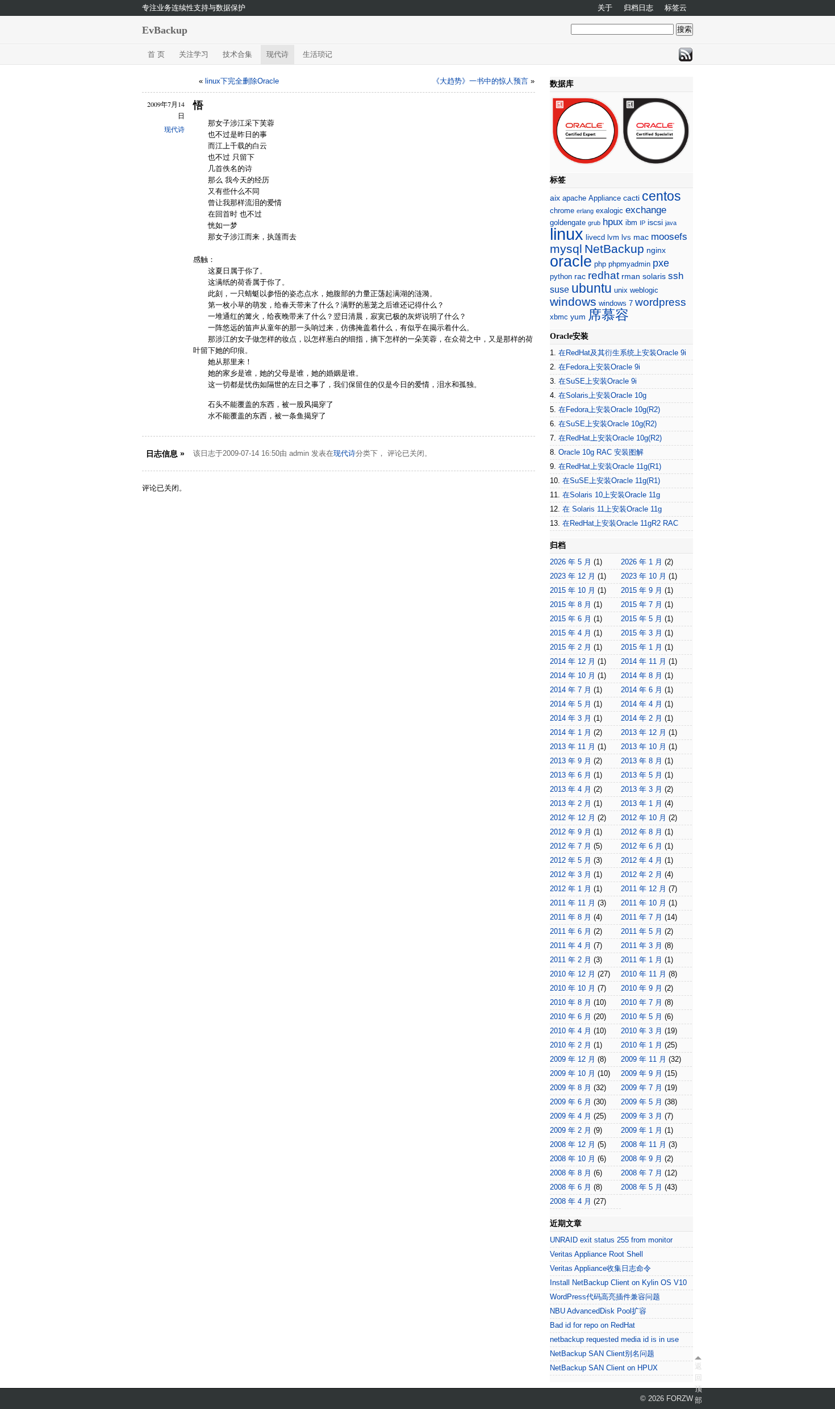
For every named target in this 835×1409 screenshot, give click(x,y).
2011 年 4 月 (570, 945)
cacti (631, 197)
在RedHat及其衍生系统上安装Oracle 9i (622, 352)
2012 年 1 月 (570, 888)
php (600, 264)
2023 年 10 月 (643, 576)
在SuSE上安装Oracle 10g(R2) (607, 423)
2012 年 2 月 (641, 874)
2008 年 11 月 (643, 1144)
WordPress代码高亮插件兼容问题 (605, 1296)
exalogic (609, 210)
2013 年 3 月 (641, 789)
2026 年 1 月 (641, 562)
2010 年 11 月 (643, 974)
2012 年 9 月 (570, 832)
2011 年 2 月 (570, 959)
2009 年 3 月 (641, 1116)
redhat (603, 275)
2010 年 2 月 (570, 1045)
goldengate (568, 222)
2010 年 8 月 (570, 1002)
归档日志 (638, 7)
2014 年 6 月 (641, 689)
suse (559, 289)
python (561, 276)
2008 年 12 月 (572, 1144)
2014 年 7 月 (570, 689)
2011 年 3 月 (641, 945)
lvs (626, 237)
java (671, 222)
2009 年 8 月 (570, 1087)
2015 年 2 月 (570, 647)
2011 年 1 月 (641, 959)
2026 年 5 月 (570, 562)
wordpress (660, 302)
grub (594, 222)
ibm (631, 222)
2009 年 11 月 (643, 1059)
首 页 (156, 54)
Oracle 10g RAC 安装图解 (601, 452)
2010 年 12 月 (572, 974)
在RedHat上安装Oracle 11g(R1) (609, 466)
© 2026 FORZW (666, 1398)
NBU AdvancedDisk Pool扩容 (598, 1311)
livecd (595, 237)
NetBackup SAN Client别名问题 (602, 1353)
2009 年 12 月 (572, 1059)
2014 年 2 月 (641, 718)
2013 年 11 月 (572, 746)
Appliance (604, 198)
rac (580, 276)
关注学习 (193, 54)
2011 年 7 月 (641, 917)
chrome (562, 210)
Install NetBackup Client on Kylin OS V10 (618, 1282)
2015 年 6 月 (570, 618)
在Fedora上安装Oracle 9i (599, 367)
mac (641, 237)
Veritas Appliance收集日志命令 (600, 1268)
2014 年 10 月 (572, 675)
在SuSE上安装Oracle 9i (597, 381)
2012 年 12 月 (572, 817)
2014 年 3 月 (570, 718)
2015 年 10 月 (572, 590)
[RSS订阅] (685, 54)
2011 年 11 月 (572, 903)
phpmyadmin (629, 264)
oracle (571, 261)
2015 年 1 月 (641, 647)
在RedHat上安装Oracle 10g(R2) (610, 438)
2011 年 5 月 (641, 931)
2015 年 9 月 (641, 590)
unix (621, 290)
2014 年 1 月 (570, 732)
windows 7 (616, 303)
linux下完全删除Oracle (242, 81)
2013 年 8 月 (641, 761)
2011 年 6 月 (570, 931)
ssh (675, 276)
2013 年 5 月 (641, 775)
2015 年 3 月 (641, 633)
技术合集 (237, 54)
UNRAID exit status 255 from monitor (611, 1240)
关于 (605, 7)
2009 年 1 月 (641, 1130)
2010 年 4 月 (570, 1030)
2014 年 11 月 (643, 661)
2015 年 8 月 (570, 604)
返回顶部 (698, 1383)
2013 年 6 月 (570, 775)
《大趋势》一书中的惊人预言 (480, 81)
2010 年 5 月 (641, 1016)
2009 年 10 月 (572, 1073)
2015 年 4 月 (570, 633)
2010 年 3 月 (641, 1030)
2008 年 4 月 (570, 1201)
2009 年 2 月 (570, 1130)
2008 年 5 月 (641, 1187)
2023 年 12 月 (572, 576)
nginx (656, 250)
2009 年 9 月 (641, 1073)
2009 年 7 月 (641, 1087)
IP (642, 222)
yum (578, 316)
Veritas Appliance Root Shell (596, 1254)
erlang (585, 210)
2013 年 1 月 (641, 803)
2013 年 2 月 (570, 803)
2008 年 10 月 (572, 1158)
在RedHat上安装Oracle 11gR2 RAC (620, 523)
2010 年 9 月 (641, 988)
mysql (566, 248)
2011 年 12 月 (643, 888)
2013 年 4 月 (570, 789)
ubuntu (591, 288)
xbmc (559, 317)
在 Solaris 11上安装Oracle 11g (612, 509)
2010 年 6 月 (570, 1016)
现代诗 (277, 54)
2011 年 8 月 (570, 917)
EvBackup (164, 30)
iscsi (655, 222)
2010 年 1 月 (641, 1045)
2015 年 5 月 (641, 618)
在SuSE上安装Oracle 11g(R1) (611, 480)
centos (661, 196)
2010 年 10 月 (572, 988)
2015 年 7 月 (641, 604)
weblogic (644, 290)
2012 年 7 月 (570, 846)
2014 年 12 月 (572, 661)
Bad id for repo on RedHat (592, 1325)
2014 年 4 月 (641, 704)
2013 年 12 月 (643, 732)
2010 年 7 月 (641, 1002)
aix (555, 197)
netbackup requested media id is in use (614, 1339)
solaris (654, 276)
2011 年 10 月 (643, 903)
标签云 (676, 7)
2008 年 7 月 (641, 1173)
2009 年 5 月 (641, 1102)
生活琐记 (317, 54)
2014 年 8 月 (641, 675)
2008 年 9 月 (641, 1158)
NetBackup (614, 248)
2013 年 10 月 (643, 746)
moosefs (669, 236)
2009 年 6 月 (570, 1102)
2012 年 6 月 (641, 846)
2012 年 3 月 (570, 874)
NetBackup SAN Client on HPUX (604, 1368)
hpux (613, 222)
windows (573, 301)
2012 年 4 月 (641, 860)
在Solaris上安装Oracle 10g (602, 395)
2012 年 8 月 (641, 832)
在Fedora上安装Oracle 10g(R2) (609, 409)
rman (630, 276)
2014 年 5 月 (570, 704)
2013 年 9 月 (570, 761)
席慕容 (608, 314)
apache (574, 198)
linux (566, 234)
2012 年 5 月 (570, 860)
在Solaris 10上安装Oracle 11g (611, 495)
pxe (661, 263)
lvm (613, 237)
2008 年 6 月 (570, 1187)
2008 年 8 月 (570, 1173)
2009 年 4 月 (570, 1116)
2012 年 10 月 (643, 817)
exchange (645, 209)
